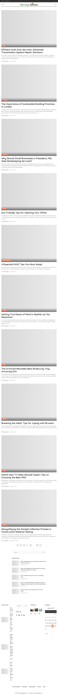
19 (49, 623)
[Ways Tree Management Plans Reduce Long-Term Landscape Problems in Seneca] (15, 570)
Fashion (5, 524)
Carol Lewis (6, 61)
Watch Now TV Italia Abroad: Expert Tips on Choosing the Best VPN (25, 476)
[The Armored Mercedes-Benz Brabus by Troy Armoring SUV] (29, 347)
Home (4, 208)
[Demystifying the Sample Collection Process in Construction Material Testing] (29, 508)
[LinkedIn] (24, 615)
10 (45, 620)
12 (49, 620)
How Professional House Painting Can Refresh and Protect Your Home (11, 618)
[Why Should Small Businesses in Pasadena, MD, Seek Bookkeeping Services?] (29, 137)
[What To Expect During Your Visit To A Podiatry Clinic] (15, 577)
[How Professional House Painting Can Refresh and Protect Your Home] (15, 563)
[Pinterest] (21, 615)
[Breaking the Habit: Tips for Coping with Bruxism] (29, 402)
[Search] (55, 4)
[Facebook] (16, 615)
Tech (4, 470)
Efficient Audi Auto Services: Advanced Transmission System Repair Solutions (22, 51)
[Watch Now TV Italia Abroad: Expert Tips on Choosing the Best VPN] (29, 453)
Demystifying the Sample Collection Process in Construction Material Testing (26, 530)
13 (37, 545)
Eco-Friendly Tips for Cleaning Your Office (24, 212)
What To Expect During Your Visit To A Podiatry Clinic (11, 670)
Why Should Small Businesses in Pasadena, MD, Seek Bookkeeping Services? (26, 159)
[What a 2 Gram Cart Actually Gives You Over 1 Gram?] (15, 591)
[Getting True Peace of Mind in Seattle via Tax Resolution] (29, 293)
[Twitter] (19, 615)
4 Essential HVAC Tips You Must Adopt (21, 264)
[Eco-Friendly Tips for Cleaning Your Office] (29, 191)
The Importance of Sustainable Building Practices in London (28, 105)
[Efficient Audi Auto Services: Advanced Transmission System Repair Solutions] (29, 28)
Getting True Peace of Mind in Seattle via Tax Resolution (25, 315)
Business (5, 99)
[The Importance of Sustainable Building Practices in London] (29, 83)
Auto (4, 45)
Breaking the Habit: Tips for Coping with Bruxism (27, 423)
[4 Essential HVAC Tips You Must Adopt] (29, 243)
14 (52, 620)
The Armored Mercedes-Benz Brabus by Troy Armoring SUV (25, 370)
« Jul (46, 633)
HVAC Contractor (6, 260)
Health (4, 310)
